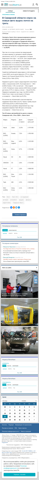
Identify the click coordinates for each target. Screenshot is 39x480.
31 (19, 419)
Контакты (4, 425)
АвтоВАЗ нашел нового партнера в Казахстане (17, 259)
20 (34, 413)
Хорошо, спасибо (19, 474)
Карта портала (22, 428)
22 (10, 416)
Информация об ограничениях (23, 425)
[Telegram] (16, 207)
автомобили (13, 200)
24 (19, 416)
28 (5, 419)
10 (19, 410)
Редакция (11, 425)
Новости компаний (26, 431)
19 (29, 413)
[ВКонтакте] (11, 207)
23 (15, 416)
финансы (28, 200)
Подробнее (5, 442)
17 (19, 413)
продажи (21, 200)
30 (5, 407)
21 (5, 416)
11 (24, 410)
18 (24, 413)
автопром (5, 200)
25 (24, 416)
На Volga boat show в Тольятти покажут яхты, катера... (19, 248)
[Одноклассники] (14, 207)
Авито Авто (15, 197)
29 (10, 419)
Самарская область (18, 202)
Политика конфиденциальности (10, 431)
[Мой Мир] (19, 207)
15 (10, 413)
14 (5, 413)
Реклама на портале (7, 428)
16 (15, 413)
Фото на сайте (6, 267)
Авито (8, 197)
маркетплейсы (7, 202)
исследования (24, 197)
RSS (16, 428)
